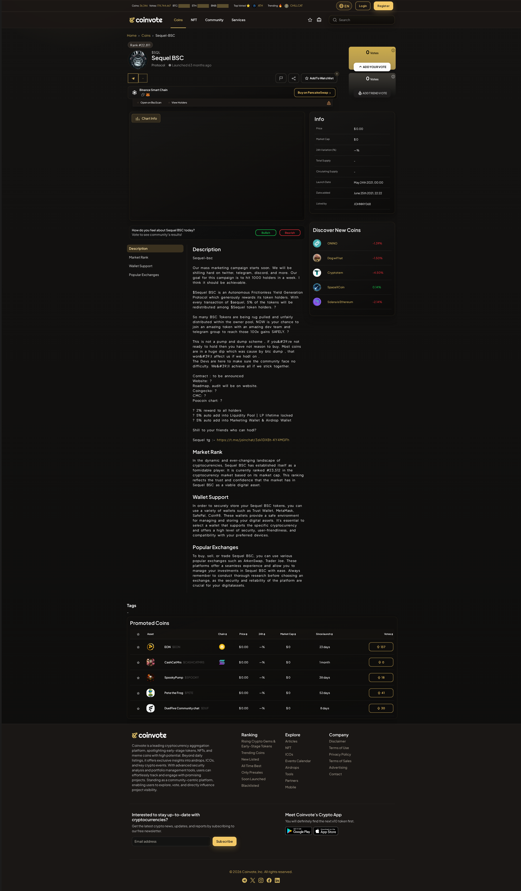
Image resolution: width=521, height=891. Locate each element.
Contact (335, 774)
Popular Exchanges (144, 274)
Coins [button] (178, 20)
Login (363, 6)
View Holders (179, 102)
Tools (289, 774)
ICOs (289, 754)
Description (138, 248)
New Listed (250, 759)
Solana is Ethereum (340, 302)
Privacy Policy (340, 754)
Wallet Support (140, 266)
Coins (146, 35)
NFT (288, 748)
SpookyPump (173, 677)
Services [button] (238, 20)
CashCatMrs (172, 662)
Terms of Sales (340, 761)
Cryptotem (335, 272)
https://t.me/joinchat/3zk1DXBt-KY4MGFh (253, 440)
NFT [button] (194, 20)
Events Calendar (298, 761)
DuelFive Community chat (181, 708)
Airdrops (292, 767)
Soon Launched (253, 779)
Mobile (290, 787)
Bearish (290, 232)
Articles (291, 741)
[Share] (294, 78)
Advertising (338, 767)
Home (132, 35)
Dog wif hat (335, 258)
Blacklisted (250, 785)
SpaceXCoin (335, 287)
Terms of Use (339, 748)
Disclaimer (337, 741)
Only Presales (252, 772)
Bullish (266, 232)
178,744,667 (164, 5)
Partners (291, 780)
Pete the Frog (173, 693)
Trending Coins (253, 752)
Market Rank (138, 257)
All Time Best (251, 766)
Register (383, 6)
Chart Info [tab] (149, 118)
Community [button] (214, 20)
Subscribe (224, 841)
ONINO (332, 243)
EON (167, 647)
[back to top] (512, 882)
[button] (319, 20)
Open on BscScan (150, 102)
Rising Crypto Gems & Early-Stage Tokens (258, 743)
